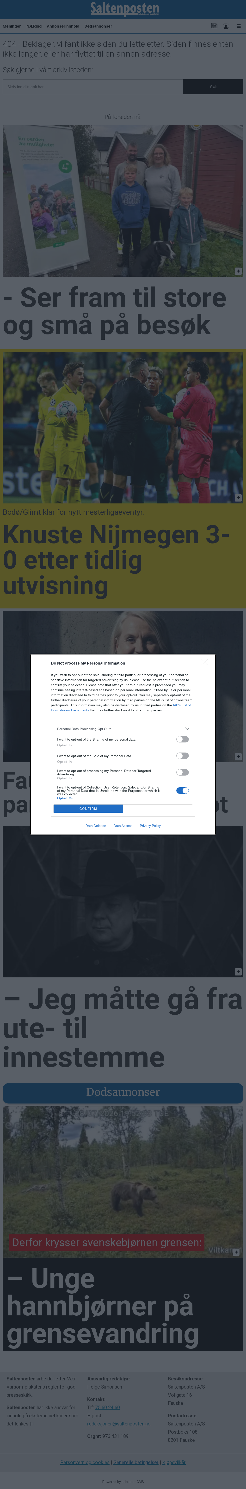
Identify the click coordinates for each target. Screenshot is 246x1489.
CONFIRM (88, 809)
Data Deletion (96, 826)
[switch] (182, 739)
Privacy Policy (150, 826)
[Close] (206, 663)
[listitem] (123, 728)
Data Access (123, 826)
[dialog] (123, 744)
